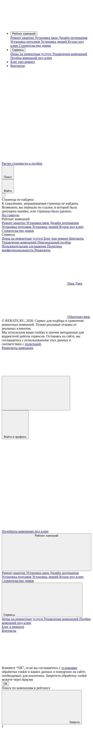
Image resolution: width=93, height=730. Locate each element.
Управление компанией (69, 54)
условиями (69, 668)
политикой (33, 344)
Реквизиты (42, 250)
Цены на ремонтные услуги (31, 54)
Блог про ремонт (22, 62)
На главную (10, 215)
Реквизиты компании (17, 348)
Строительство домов (35, 45)
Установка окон (47, 38)
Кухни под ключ (71, 227)
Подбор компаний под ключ (31, 58)
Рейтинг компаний (23, 33)
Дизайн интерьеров (73, 38)
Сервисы (18, 49)
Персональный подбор (54, 242)
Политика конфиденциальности (32, 248)
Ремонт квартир (22, 38)
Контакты (17, 65)
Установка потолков (25, 41)
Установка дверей (54, 41)
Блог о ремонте (13, 627)
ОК (5, 683)
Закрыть (74, 722)
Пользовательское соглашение (24, 246)
